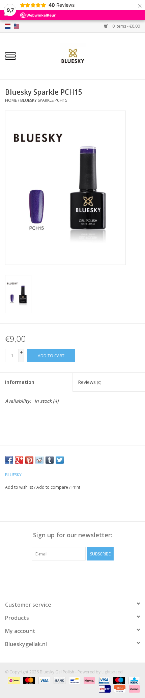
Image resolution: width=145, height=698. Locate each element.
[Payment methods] (13, 680)
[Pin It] (29, 460)
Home (11, 100)
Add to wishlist (19, 487)
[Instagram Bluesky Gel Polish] (84, 574)
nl (7, 26)
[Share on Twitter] (60, 460)
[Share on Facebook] (9, 460)
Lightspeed (112, 672)
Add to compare (52, 487)
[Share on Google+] (19, 460)
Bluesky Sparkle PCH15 (43, 100)
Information (19, 382)
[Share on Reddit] (39, 460)
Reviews (89, 382)
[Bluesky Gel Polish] (83, 55)
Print (75, 487)
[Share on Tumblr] (50, 460)
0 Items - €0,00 (125, 26)
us (16, 26)
